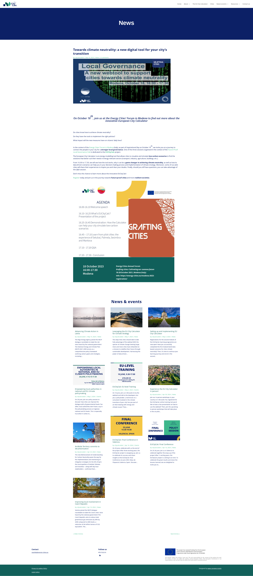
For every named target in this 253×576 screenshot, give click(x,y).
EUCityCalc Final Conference (162, 444)
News (97, 57)
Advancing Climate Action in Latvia (86, 332)
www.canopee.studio (214, 568)
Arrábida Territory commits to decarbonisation (87, 447)
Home (179, 4)
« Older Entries (78, 534)
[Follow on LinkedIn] (99, 555)
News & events (222, 4)
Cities (212, 4)
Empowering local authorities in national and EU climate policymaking (88, 391)
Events (99, 396)
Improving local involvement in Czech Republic (88, 503)
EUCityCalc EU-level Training (124, 386)
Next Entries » (175, 534)
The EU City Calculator (200, 4)
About (186, 4)
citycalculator (79, 57)
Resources (234, 4)
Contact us (246, 4)
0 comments (105, 57)
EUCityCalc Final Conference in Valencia (125, 441)
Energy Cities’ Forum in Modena (101, 147)
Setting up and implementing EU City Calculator (163, 332)
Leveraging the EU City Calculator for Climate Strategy (126, 332)
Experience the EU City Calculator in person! (164, 390)
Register (76, 178)
